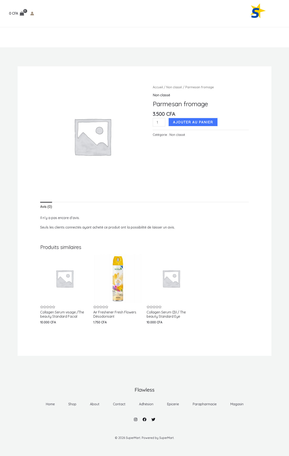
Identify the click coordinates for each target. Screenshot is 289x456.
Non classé (174, 87)
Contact (63, 37)
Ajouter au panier (193, 122)
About (44, 37)
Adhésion (84, 37)
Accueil (158, 87)
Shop (28, 37)
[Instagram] (136, 419)
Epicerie (108, 37)
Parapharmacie (137, 37)
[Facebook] (144, 419)
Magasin (167, 37)
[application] (94, 37)
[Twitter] (153, 419)
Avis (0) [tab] (46, 206)
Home (12, 37)
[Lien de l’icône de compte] (32, 13)
